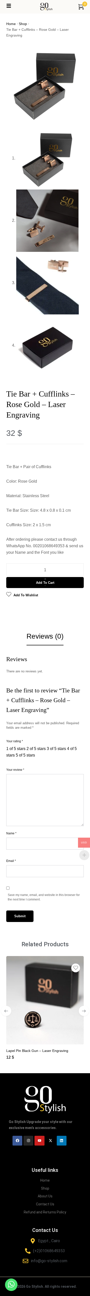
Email (11, 861)
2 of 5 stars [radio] (36, 749)
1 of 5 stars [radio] (16, 749)
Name (11, 833)
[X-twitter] (51, 1141)
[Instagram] (28, 1141)
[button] (40, 1036)
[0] (81, 7)
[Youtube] (39, 1141)
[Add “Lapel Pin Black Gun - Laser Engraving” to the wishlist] (75, 968)
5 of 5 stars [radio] (25, 755)
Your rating (14, 741)
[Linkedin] (61, 1141)
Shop (23, 24)
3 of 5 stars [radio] (56, 749)
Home (11, 24)
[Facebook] (17, 1141)
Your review (15, 770)
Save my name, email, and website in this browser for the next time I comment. (44, 897)
